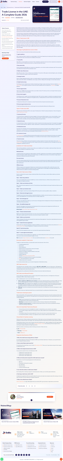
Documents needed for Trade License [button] (7, 38)
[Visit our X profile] (26, 455)
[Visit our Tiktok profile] (29, 455)
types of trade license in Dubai (22, 112)
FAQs (58, 454)
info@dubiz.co (22, 332)
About (33, 1)
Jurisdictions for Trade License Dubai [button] (7, 35)
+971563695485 (24, 330)
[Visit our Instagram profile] (21, 455)
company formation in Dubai (39, 323)
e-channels (53, 85)
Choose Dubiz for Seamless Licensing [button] (7, 46)
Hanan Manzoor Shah (19, 17)
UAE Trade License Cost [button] (5, 39)
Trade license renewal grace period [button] (7, 42)
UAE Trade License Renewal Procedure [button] (7, 41)
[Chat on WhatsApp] (2, 459)
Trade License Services (10, 7)
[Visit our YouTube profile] (24, 455)
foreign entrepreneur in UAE (28, 237)
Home (2, 7)
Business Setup (14, 1)
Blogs (4, 7)
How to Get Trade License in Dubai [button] (7, 36)
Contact (37, 1)
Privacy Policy (48, 454)
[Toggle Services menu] (22, 1)
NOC (20, 258)
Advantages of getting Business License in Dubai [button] (6, 32)
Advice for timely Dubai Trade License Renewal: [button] (7, 45)
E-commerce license (20, 135)
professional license (45, 131)
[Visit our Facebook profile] (16, 455)
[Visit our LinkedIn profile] (19, 455)
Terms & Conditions (54, 454)
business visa (47, 237)
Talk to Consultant (5, 58)
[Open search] (62, 2)
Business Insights (27, 1)
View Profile (49, 396)
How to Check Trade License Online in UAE (29, 209)
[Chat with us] (61, 459)
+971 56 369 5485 (22, 328)
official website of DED (38, 345)
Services (20, 1)
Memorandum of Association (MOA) (28, 255)
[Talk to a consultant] (59, 2)
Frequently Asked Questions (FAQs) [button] (7, 48)
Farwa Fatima (7, 17)
